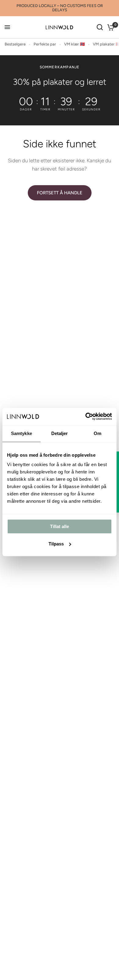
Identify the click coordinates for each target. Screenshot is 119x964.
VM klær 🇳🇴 (74, 44)
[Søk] (100, 27)
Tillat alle (59, 526)
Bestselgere (15, 44)
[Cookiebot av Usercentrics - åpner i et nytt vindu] (85, 416)
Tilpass (56, 543)
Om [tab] (97, 433)
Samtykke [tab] (21, 433)
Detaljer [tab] (59, 433)
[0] (109, 27)
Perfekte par (45, 44)
